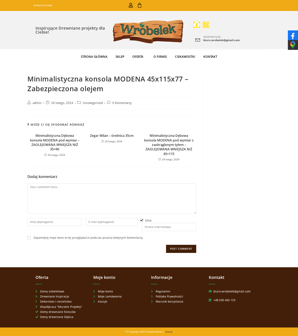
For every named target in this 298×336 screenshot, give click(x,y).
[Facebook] (197, 25)
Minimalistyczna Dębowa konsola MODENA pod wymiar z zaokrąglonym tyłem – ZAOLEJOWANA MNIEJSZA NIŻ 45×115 (169, 144)
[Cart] (139, 5)
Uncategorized (93, 103)
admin (37, 103)
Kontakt (210, 57)
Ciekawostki (185, 57)
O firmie (160, 57)
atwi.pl (168, 331)
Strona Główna (94, 57)
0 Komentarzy (122, 103)
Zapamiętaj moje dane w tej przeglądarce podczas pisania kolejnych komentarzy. (88, 238)
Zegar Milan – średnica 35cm (112, 135)
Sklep (120, 57)
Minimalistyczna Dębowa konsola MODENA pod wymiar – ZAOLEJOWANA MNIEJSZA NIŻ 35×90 (54, 142)
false (148, 220)
